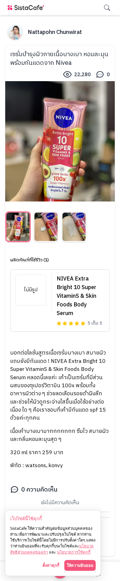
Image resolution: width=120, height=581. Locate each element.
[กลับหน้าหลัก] (27, 7)
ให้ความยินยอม (80, 565)
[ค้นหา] (107, 7)
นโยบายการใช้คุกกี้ (73, 552)
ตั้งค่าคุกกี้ (50, 565)
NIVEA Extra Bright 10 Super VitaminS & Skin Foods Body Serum (76, 296)
